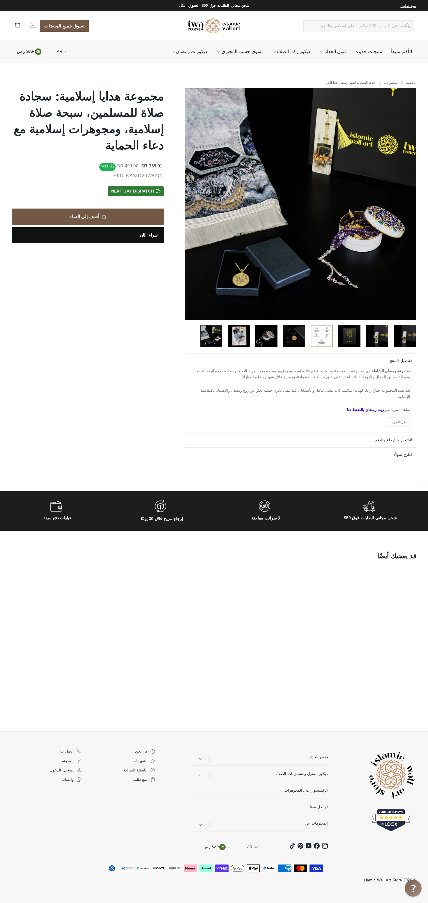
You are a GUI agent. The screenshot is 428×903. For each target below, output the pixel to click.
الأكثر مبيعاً (401, 51)
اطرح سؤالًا (403, 454)
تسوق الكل (188, 5)
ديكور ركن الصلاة (293, 51)
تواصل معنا (319, 807)
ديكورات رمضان (191, 51)
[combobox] (357, 26)
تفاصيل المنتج (401, 360)
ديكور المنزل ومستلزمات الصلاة (302, 773)
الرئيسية (410, 82)
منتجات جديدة (369, 51)
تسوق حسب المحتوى (241, 51)
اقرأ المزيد (398, 422)
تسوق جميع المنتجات (64, 25)
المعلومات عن (316, 823)
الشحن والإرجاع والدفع (393, 440)
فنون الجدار (335, 51)
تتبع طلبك (408, 6)
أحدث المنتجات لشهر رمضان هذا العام (351, 82)
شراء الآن (149, 235)
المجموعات (390, 82)
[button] (413, 888)
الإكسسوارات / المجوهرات (306, 790)
